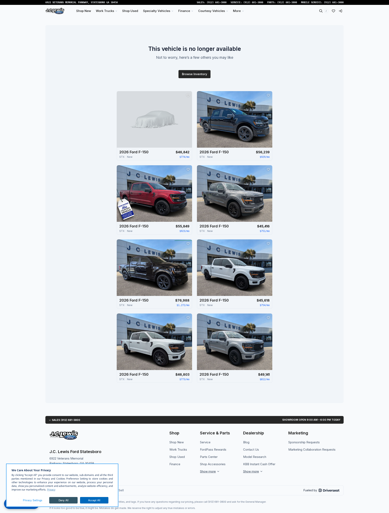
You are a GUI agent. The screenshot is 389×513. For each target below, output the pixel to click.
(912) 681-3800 (217, 2)
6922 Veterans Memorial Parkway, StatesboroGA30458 (81, 2)
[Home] (54, 11)
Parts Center (209, 457)
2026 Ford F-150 (134, 152)
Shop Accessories (212, 464)
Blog (246, 442)
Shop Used (177, 457)
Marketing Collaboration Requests (312, 449)
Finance (174, 464)
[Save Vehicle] (188, 95)
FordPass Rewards (213, 449)
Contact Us (251, 449)
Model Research (254, 457)
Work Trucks (178, 449)
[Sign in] (340, 11)
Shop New (176, 442)
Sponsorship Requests (304, 442)
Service (205, 442)
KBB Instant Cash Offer (259, 464)
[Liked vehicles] (333, 11)
